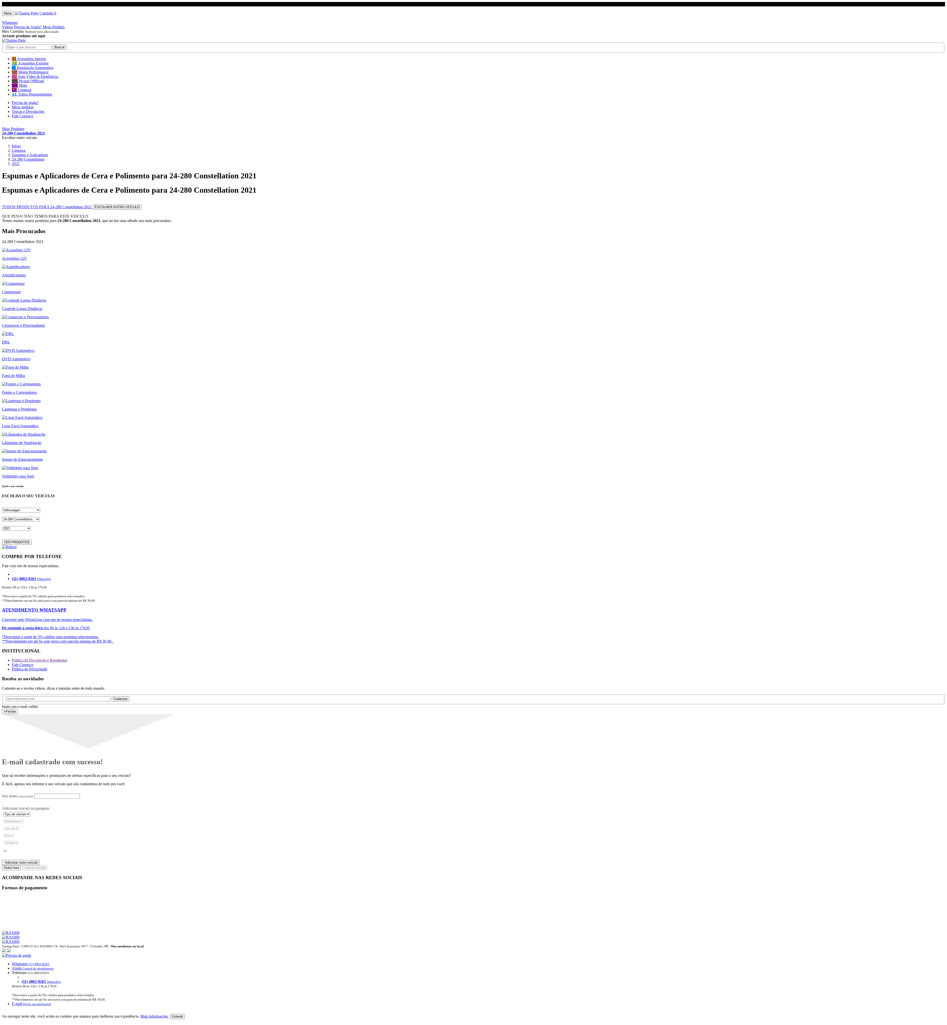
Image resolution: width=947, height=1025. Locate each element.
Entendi (177, 1016)
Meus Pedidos (54, 27)
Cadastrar (120, 699)
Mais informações (154, 1016)
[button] (473, 979)
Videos (7, 27)
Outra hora (11, 868)
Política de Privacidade (29, 669)
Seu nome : (17, 796)
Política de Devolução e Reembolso (39, 660)
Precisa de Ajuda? (28, 27)
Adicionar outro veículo (21, 862)
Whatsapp (10, 22)
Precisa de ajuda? (25, 103)
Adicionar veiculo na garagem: (26, 808)
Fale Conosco (22, 116)
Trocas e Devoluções (28, 111)
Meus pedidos (23, 107)
